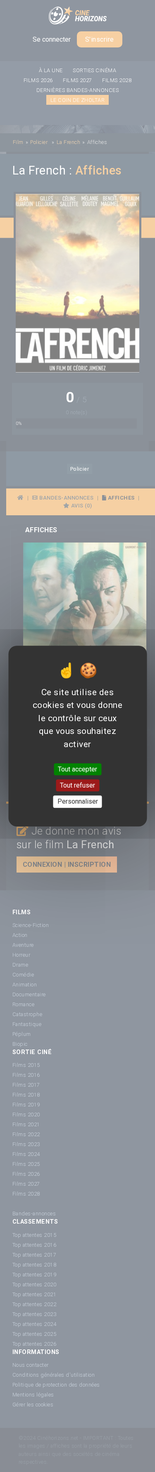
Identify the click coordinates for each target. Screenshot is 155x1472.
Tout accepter (77, 769)
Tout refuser (77, 785)
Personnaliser (77, 802)
